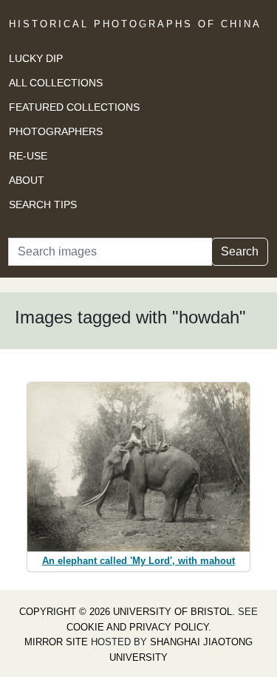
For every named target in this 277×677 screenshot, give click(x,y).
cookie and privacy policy (137, 627)
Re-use (28, 156)
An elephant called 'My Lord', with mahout (138, 560)
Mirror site (56, 641)
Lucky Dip (36, 58)
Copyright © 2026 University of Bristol (125, 611)
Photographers (56, 131)
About (26, 180)
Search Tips (43, 204)
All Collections (56, 83)
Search (240, 251)
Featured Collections (74, 107)
